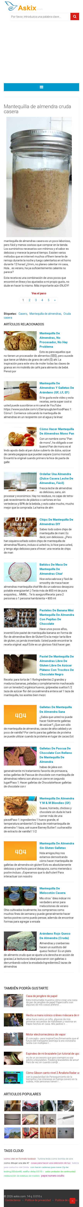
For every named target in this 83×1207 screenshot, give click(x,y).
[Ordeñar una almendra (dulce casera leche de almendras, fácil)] (20, 482)
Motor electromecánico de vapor (46, 1034)
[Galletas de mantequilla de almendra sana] (20, 715)
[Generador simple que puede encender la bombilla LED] (65, 1133)
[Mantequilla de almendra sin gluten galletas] (20, 851)
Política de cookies (66, 1200)
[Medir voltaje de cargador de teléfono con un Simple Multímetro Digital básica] (30, 1133)
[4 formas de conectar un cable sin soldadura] (48, 1133)
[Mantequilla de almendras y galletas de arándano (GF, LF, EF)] (20, 391)
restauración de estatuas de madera (22, 1175)
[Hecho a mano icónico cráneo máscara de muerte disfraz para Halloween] (13, 1019)
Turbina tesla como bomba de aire (55, 1159)
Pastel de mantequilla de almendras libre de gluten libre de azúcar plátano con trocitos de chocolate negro (57, 665)
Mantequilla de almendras (45, 313)
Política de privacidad (38, 1200)
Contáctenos (13, 1200)
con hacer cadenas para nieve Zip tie (49, 1167)
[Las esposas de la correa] (12, 1119)
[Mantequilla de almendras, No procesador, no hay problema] (20, 341)
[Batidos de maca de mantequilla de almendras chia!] (20, 573)
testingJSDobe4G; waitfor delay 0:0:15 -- (24, 1171)
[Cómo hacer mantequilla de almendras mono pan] (20, 437)
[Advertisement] (41, 53)
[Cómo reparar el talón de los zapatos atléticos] (48, 1106)
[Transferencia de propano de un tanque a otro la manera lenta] (65, 1106)
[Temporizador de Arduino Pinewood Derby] (12, 1106)
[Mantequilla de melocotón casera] (20, 896)
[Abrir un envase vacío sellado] (30, 1119)
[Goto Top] (72, 1201)
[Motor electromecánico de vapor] (13, 1039)
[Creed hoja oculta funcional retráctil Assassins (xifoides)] (65, 1119)
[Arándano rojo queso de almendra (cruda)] (20, 941)
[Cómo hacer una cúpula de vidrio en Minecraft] (12, 1133)
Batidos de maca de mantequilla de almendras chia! (53, 569)
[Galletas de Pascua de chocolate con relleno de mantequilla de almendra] (20, 756)
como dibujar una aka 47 (16, 1163)
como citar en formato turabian (20, 1159)
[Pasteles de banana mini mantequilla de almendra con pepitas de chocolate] (20, 618)
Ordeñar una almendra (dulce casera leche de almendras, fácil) (56, 478)
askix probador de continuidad (60, 1171)
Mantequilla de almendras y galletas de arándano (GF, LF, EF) (57, 388)
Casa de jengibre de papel (41, 996)
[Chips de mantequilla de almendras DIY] (20, 528)
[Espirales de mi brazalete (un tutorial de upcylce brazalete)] (13, 1058)
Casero (23, 313)
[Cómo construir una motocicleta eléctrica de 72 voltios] (30, 1106)
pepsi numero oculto (52, 1175)
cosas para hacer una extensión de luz (50, 1163)
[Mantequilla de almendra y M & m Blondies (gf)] (20, 806)
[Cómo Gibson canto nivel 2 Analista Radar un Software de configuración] (13, 1077)
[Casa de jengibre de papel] (13, 1000)
